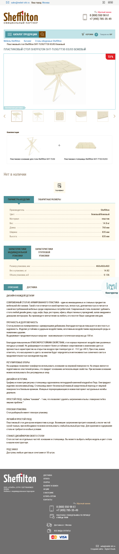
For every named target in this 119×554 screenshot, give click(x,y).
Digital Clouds (110, 549)
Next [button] (114, 116)
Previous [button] (4, 116)
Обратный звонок (104, 12)
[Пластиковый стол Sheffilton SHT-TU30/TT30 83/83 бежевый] (59, 79)
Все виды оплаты (62, 531)
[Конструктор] (110, 287)
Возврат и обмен (50, 486)
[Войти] (104, 2)
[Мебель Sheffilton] (21, 17)
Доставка (47, 475)
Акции (46, 489)
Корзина (89, 34)
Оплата (46, 479)
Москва (45, 3)
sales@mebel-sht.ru (20, 2)
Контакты (47, 500)
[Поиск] (42, 34)
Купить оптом (49, 496)
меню (110, 3)
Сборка (46, 482)
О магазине (48, 493)
